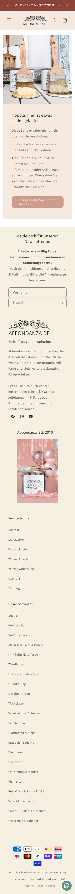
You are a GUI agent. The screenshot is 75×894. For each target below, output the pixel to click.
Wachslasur (16, 703)
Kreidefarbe (16, 625)
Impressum (20, 879)
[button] (9, 20)
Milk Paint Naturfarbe (23, 654)
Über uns (14, 578)
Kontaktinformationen (44, 879)
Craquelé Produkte (21, 742)
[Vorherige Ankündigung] (7, 5)
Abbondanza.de (27, 872)
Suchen (13, 615)
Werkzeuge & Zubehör (23, 821)
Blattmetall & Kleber (22, 733)
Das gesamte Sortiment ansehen (36, 202)
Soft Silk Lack (17, 635)
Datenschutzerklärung (53, 872)
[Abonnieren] (61, 303)
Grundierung (17, 684)
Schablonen (16, 723)
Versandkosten (18, 549)
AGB (63, 879)
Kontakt (13, 530)
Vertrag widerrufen (21, 569)
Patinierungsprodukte (23, 772)
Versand (29, 885)
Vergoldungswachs (21, 801)
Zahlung (14, 588)
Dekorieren (16, 752)
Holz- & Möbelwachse (23, 674)
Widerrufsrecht (18, 559)
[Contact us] (67, 886)
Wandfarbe (15, 664)
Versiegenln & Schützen (24, 713)
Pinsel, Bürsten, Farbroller (26, 811)
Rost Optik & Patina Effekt (26, 791)
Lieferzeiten (16, 539)
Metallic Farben (19, 694)
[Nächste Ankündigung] (67, 5)
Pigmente (14, 781)
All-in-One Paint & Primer (26, 645)
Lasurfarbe (15, 762)
